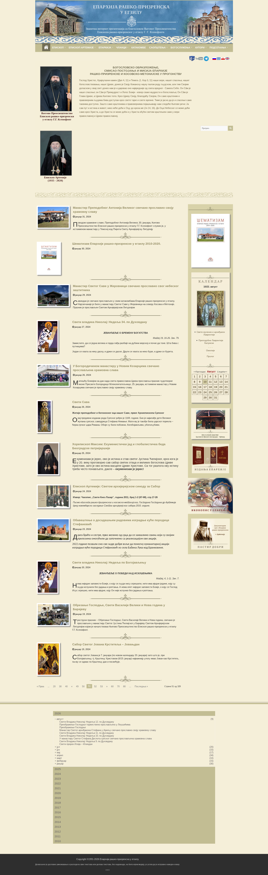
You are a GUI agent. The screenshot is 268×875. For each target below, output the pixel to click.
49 (77, 686)
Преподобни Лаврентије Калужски (211, 341)
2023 (58, 778)
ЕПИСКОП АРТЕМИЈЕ (81, 47)
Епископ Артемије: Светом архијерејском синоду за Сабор (116, 486)
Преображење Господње (72, 727)
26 (215, 392)
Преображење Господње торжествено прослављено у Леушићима (94, 724)
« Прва (40, 686)
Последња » (141, 686)
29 (205, 397)
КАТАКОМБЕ (138, 47)
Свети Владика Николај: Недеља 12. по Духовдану (86, 721)
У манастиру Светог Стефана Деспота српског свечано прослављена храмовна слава (105, 738)
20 (54, 686)
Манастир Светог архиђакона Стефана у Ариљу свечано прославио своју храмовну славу (107, 730)
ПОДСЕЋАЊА (218, 47)
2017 (58, 807)
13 (220, 381)
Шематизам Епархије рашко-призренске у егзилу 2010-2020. (116, 243)
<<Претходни (199, 372)
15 (194, 387)
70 (118, 686)
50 (83, 686)
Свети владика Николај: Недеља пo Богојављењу (109, 562)
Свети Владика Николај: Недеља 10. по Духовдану (86, 735)
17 (205, 387)
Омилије (210, 350)
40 (66, 686)
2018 (58, 802)
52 (95, 686)
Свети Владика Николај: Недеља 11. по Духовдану (86, 733)
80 (124, 686)
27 (220, 392)
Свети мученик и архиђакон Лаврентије (211, 333)
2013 (58, 826)
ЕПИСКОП (58, 47)
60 (112, 686)
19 (215, 387)
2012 (58, 831)
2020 (58, 793)
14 (226, 381)
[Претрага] (230, 128)
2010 (58, 841)
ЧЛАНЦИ (121, 47)
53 (101, 686)
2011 (58, 836)
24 (205, 392)
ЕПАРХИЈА (105, 47)
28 (226, 392)
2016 (58, 812)
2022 (58, 783)
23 (199, 392)
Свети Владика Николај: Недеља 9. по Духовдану (86, 741)
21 (226, 387)
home (46, 47)
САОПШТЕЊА (157, 47)
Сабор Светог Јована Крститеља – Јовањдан (105, 644)
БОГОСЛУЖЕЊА (180, 47)
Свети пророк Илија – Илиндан (75, 744)
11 (210, 381)
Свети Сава (80, 402)
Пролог (210, 356)
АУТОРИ (200, 47)
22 (194, 392)
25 (210, 392)
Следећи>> (222, 372)
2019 (58, 797)
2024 (58, 773)
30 (60, 686)
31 (215, 397)
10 (205, 381)
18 (210, 387)
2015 (58, 817)
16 (199, 387)
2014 (58, 822)
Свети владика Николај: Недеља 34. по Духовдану (109, 322)
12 (215, 381)
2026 (58, 713)
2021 (58, 788)
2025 (58, 769)
